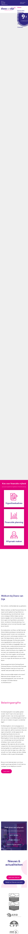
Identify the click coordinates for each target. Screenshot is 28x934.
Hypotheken (21, 14)
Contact (20, 27)
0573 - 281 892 (14, 835)
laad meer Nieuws (14, 877)
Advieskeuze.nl (7, 682)
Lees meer (6, 771)
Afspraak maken (14, 541)
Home (19, 7)
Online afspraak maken (14, 844)
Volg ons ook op (22, 2)
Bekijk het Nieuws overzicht (14, 882)
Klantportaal (22, 3)
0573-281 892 (3, 2)
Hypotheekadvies (14, 503)
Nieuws (19, 20)
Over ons (20, 24)
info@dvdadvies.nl (4, 4)
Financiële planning (14, 522)
